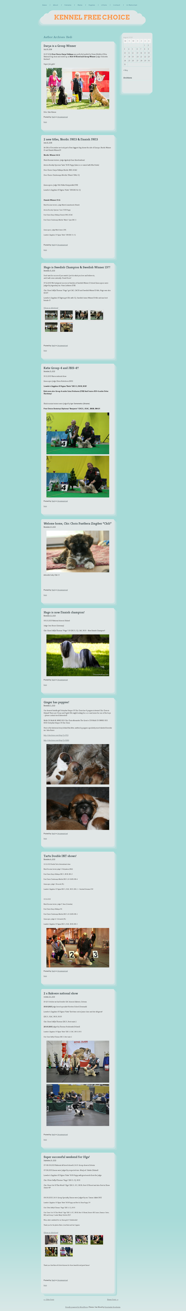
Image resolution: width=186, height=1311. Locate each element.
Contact (116, 5)
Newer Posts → (112, 1299)
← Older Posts (49, 1299)
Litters (104, 5)
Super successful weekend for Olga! (67, 1157)
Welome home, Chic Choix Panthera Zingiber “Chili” (77, 523)
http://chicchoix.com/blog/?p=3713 (56, 735)
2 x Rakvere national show (61, 993)
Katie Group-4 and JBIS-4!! (61, 368)
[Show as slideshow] (51, 308)
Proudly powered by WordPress (76, 1307)
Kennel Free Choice (92, 17)
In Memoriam (132, 5)
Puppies (92, 5)
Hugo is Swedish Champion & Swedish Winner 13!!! (77, 267)
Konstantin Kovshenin (112, 1307)
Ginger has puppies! (56, 702)
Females (68, 5)
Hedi (53, 117)
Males (80, 5)
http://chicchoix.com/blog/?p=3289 (56, 740)
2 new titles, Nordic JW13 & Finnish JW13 (71, 139)
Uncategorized (62, 117)
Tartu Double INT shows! (60, 856)
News (44, 5)
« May (125, 70)
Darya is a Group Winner (60, 46)
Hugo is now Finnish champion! (64, 612)
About (55, 5)
